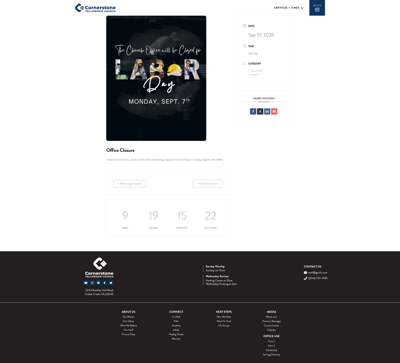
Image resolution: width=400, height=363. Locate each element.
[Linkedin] (267, 111)
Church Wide (256, 70)
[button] (288, 7)
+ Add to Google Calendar (130, 183)
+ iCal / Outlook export (207, 183)
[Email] (274, 111)
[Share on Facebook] (253, 111)
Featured (254, 74)
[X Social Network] (260, 111)
